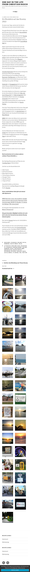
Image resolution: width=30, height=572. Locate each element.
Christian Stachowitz (7, 71)
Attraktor (18, 202)
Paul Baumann (11, 77)
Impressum (5, 539)
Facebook (14, 242)
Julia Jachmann (20, 111)
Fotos (24, 242)
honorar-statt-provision (12, 200)
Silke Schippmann (18, 95)
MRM (3, 118)
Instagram (17, 248)
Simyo (24, 251)
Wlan (20, 243)
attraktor (7, 245)
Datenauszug (5, 542)
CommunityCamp (21, 227)
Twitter (24, 252)
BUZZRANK (24, 245)
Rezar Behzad (5, 115)
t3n (12, 134)
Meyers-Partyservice (7, 209)
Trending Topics (6, 163)
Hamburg (7, 243)
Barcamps (7, 242)
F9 (15, 202)
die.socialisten (23, 32)
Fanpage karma (17, 247)
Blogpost (20, 59)
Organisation (8, 249)
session (19, 251)
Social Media (14, 243)
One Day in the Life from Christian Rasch (15, 3)
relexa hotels (15, 204)
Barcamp (14, 245)
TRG (10, 204)
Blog (18, 245)
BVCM (12, 202)
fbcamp (25, 36)
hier (26, 139)
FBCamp (19, 242)
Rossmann (5, 77)
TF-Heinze (24, 202)
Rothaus (6, 204)
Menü (15, 11)
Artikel (4, 132)
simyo (3, 57)
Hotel (12, 248)
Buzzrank (20, 200)
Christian (15, 17)
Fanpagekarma (13, 84)
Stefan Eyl (4, 84)
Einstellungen (15, 570)
